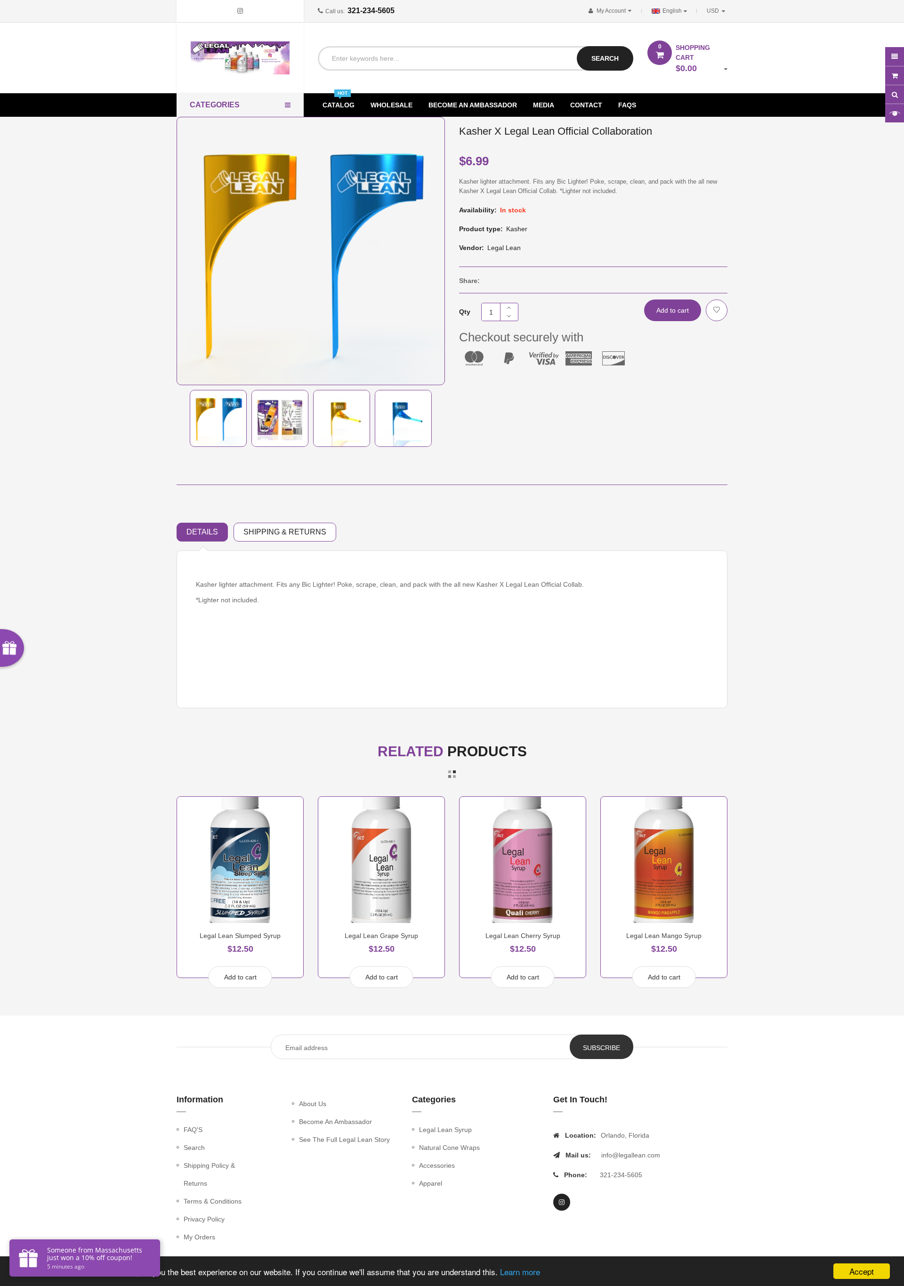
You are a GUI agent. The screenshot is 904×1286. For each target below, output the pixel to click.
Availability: (478, 210)
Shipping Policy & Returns (209, 1174)
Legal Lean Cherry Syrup (522, 935)
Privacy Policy (204, 1219)
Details (202, 532)
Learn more (520, 1272)
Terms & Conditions (213, 1201)
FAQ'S (193, 1129)
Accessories (437, 1165)
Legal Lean (504, 247)
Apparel (430, 1183)
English (672, 11)
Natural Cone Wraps (449, 1147)
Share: (469, 280)
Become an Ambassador (335, 1121)
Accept (861, 1271)
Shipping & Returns (284, 532)
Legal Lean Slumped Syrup (240, 935)
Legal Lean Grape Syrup (381, 935)
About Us (312, 1104)
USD (717, 11)
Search (194, 1147)
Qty (464, 311)
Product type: (481, 229)
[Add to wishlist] (716, 310)
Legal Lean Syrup (445, 1129)
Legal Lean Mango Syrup (664, 935)
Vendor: (471, 247)
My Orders (199, 1237)
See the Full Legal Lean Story (344, 1139)
